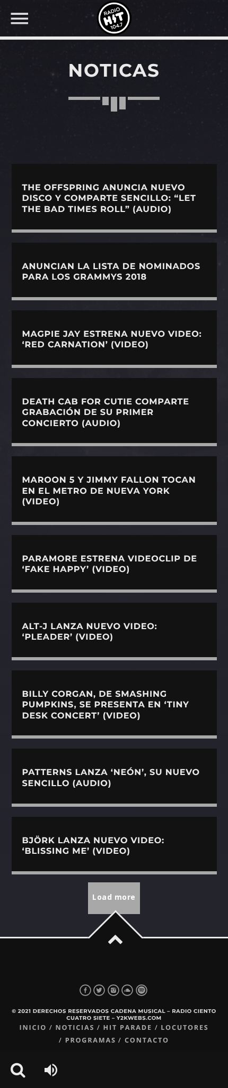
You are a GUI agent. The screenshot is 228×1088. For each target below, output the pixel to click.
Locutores (184, 1027)
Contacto (147, 1040)
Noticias (74, 1027)
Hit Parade (127, 1027)
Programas (90, 1040)
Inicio (33, 1027)
